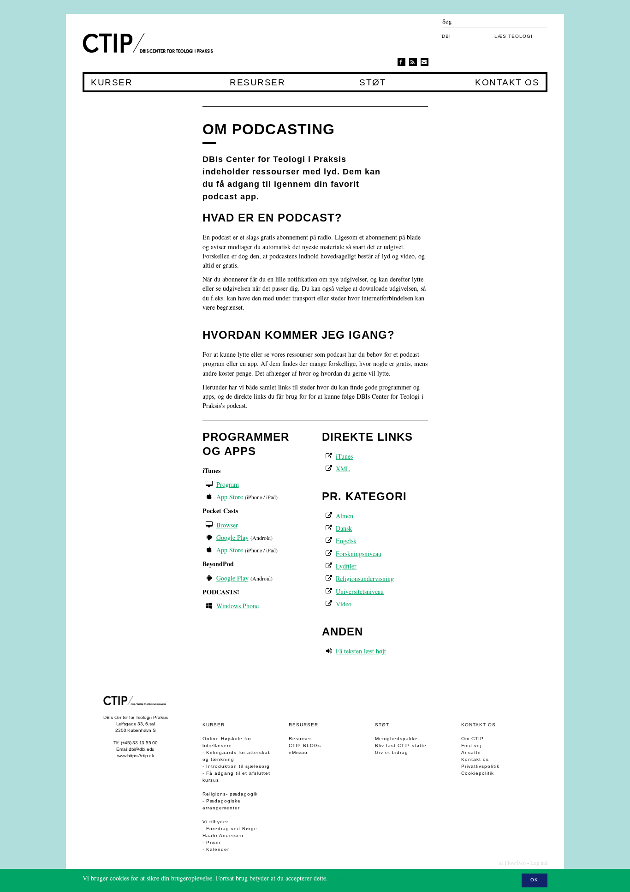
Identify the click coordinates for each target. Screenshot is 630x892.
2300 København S (135, 730)
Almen (344, 515)
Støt (372, 82)
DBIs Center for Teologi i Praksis (135, 717)
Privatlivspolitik (480, 766)
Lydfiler (346, 566)
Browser (227, 525)
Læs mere (342, 878)
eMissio (298, 752)
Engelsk (346, 540)
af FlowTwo (512, 863)
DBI (446, 36)
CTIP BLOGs (305, 745)
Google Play (232, 537)
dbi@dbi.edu (142, 749)
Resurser (257, 82)
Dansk (344, 528)
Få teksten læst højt (361, 651)
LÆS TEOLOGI (513, 36)
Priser (213, 842)
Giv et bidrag (391, 752)
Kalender (217, 849)
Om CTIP (472, 738)
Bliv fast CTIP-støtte (401, 745)
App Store (229, 496)
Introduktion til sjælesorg (238, 766)
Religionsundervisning (365, 578)
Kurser (111, 82)
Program (227, 484)
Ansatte (471, 752)
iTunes (344, 456)
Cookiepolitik (477, 773)
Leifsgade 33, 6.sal (135, 723)
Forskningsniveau (358, 553)
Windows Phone (237, 605)
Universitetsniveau (360, 591)
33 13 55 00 (144, 742)
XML (343, 468)
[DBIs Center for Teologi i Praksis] (150, 43)
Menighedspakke (396, 738)
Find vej (471, 745)
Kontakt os (507, 82)
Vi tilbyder (215, 821)
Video (343, 603)
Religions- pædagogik (230, 793)
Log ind (538, 863)
